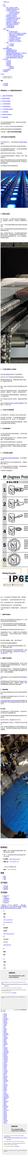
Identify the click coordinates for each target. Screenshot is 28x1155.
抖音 (4, 968)
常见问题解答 (6, 69)
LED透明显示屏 (5, 906)
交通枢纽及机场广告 (11, 50)
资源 (4, 28)
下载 (7, 47)
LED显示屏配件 (10, 27)
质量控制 (8, 63)
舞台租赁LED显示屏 (11, 16)
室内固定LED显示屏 (11, 15)
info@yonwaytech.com (14, 859)
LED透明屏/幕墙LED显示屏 (13, 18)
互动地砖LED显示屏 (11, 21)
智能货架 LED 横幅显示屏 (13, 22)
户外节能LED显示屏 (14, 12)
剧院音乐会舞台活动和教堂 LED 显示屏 (16, 53)
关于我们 (5, 59)
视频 (7, 30)
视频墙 (19, 906)
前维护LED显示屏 (13, 13)
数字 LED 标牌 (17, 908)
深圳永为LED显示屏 (15, 403)
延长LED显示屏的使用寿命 (12, 458)
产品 (4, 6)
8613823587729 (7, 944)
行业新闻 (11, 45)
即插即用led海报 (13, 31)
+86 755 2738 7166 (7, 919)
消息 (7, 42)
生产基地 (8, 62)
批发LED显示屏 (9, 908)
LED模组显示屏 (10, 25)
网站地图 (23, 905)
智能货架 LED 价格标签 (15, 41)
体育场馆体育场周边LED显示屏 (14, 57)
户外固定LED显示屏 (11, 10)
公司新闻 (11, 44)
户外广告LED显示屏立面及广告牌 (15, 56)
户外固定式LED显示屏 (15, 38)
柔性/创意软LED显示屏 (12, 24)
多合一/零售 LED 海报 (12, 7)
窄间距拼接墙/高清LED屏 (12, 9)
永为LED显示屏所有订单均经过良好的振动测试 (13, 700)
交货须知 (11, 68)
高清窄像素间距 (13, 36)
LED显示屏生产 (17, 651)
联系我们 (5, 71)
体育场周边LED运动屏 (12, 19)
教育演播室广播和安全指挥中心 (14, 54)
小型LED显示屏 (13, 906)
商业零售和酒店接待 (11, 51)
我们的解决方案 (7, 48)
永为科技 (8, 60)
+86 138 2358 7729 (7, 922)
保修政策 (8, 65)
